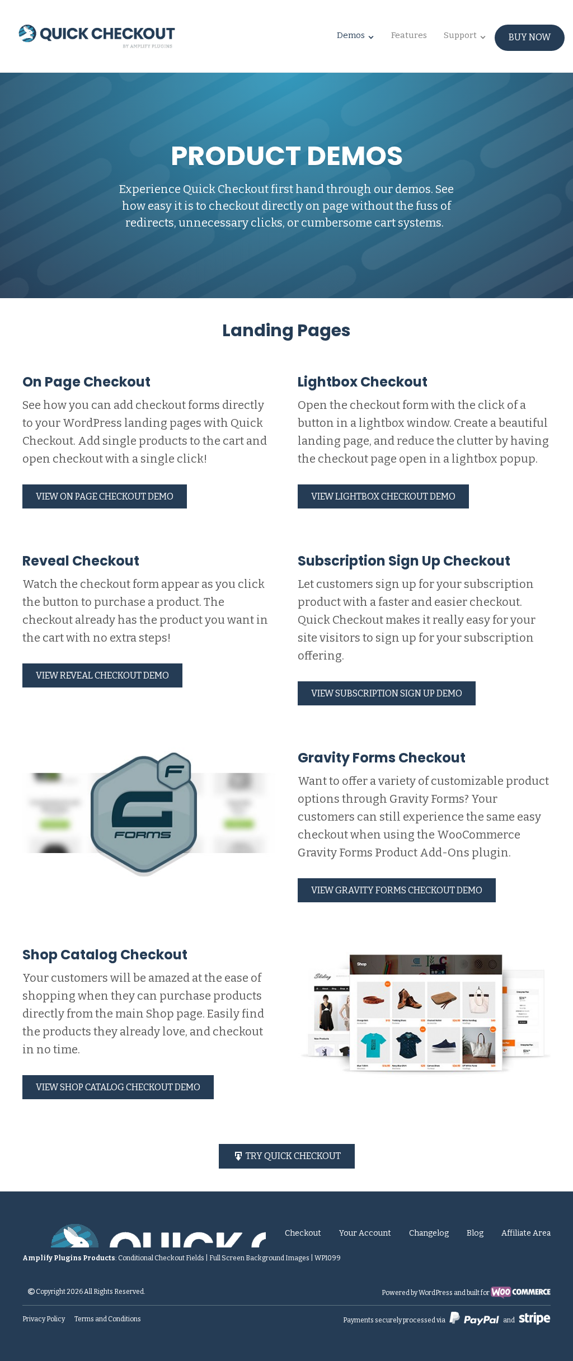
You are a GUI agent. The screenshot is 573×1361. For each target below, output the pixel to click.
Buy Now (530, 37)
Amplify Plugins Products (68, 1258)
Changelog (429, 1233)
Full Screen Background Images (259, 1258)
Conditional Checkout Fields (161, 1258)
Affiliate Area (526, 1233)
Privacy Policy (43, 1319)
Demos (351, 35)
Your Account (365, 1233)
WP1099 (327, 1258)
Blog (475, 1233)
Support (460, 35)
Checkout (303, 1233)
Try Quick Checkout (292, 1156)
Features (409, 35)
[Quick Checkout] (144, 1233)
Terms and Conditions (107, 1319)
